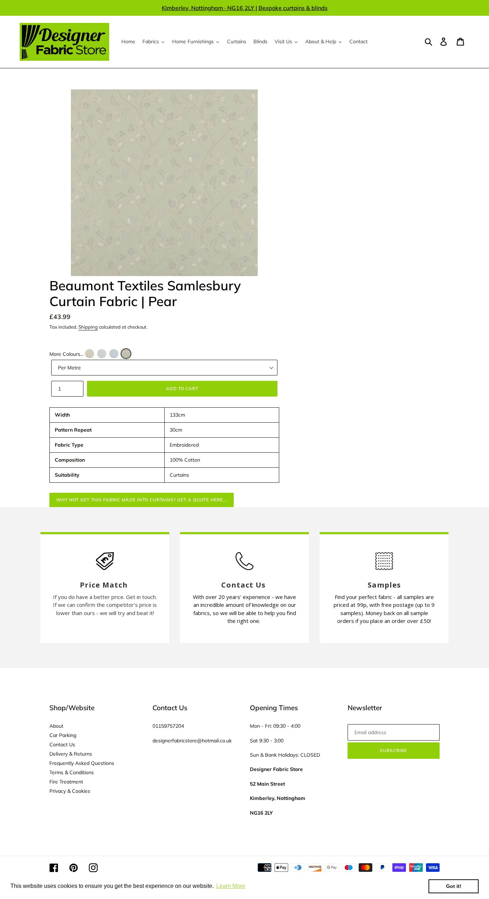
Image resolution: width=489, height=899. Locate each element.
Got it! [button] (453, 886)
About (56, 726)
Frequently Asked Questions (81, 763)
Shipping (88, 327)
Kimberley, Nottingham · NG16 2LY (209, 7)
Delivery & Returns (70, 754)
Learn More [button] (230, 886)
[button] (89, 353)
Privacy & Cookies (69, 791)
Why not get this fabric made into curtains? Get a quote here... (141, 499)
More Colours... (66, 354)
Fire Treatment (66, 781)
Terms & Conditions (71, 772)
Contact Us (62, 744)
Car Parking (62, 735)
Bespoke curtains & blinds (293, 7)
